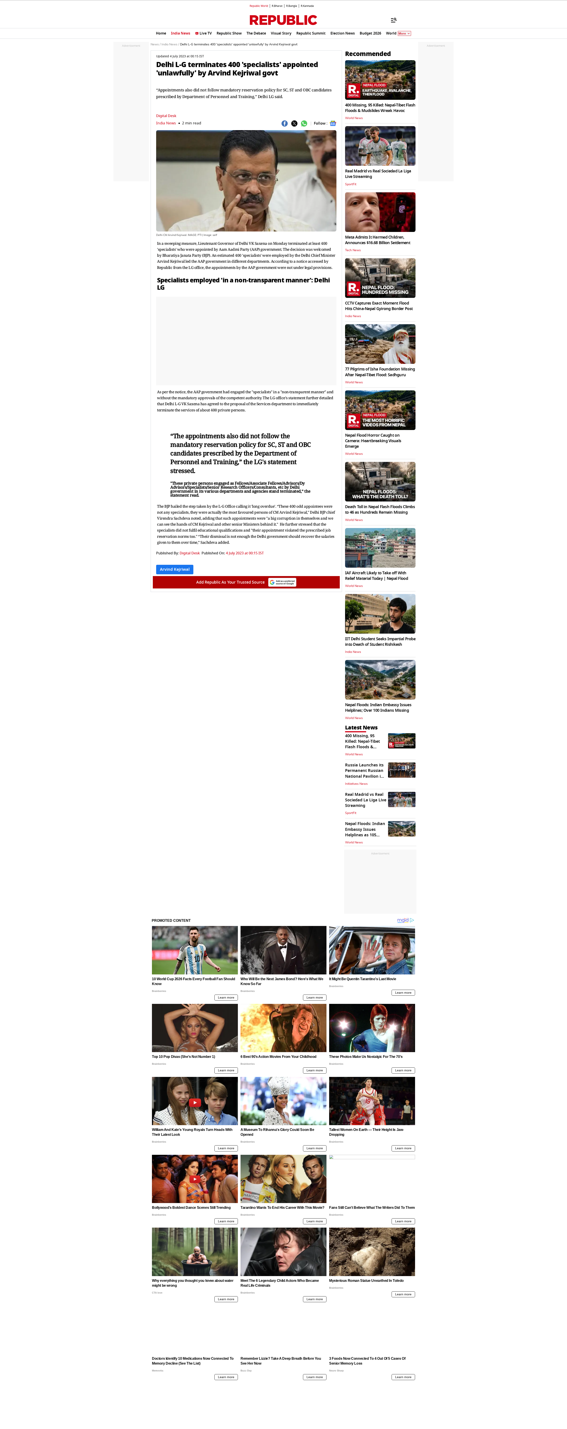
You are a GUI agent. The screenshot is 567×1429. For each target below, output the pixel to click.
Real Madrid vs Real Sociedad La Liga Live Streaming (378, 173)
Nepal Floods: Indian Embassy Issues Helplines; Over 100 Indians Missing (378, 707)
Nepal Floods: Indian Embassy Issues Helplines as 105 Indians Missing (365, 832)
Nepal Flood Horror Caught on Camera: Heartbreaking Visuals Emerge (373, 440)
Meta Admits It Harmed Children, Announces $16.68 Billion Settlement (377, 240)
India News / (170, 44)
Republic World (259, 6)
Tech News (353, 250)
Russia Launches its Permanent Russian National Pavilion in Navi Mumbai (364, 773)
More (402, 33)
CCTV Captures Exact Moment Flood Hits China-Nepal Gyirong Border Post (379, 306)
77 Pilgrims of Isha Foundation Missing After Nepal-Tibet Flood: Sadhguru (380, 372)
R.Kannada (307, 6)
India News (166, 123)
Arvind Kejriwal (175, 569)
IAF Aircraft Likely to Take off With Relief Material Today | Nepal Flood (376, 575)
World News (354, 118)
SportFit (350, 184)
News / (156, 44)
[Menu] (391, 20)
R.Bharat (277, 6)
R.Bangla (291, 6)
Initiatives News (356, 783)
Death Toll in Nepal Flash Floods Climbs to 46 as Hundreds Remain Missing (380, 509)
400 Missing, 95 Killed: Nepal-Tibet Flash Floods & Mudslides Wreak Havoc (380, 108)
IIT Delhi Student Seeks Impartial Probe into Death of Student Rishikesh (380, 641)
